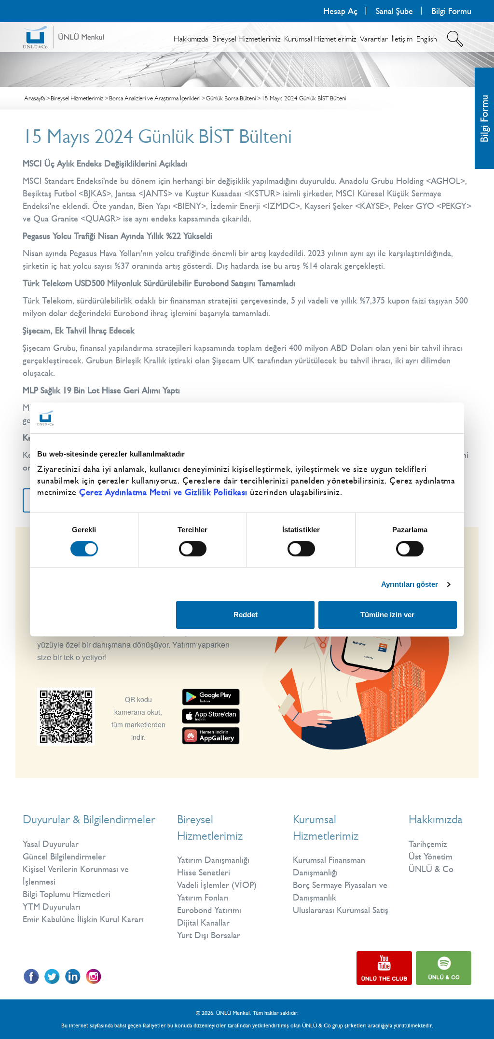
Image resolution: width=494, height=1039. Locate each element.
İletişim (402, 38)
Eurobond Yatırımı (209, 910)
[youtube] (384, 968)
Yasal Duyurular (51, 844)
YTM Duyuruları (52, 906)
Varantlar (374, 38)
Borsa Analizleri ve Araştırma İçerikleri (154, 98)
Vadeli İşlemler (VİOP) (217, 885)
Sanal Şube (394, 11)
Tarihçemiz (428, 844)
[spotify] (443, 968)
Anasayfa (34, 98)
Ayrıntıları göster (410, 584)
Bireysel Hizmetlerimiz (246, 38)
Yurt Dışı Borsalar (208, 935)
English (426, 38)
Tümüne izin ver (387, 614)
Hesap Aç (340, 11)
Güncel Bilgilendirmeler (64, 856)
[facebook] (31, 976)
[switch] (192, 548)
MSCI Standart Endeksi (63, 181)
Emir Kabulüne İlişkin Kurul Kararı (83, 919)
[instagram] (93, 976)
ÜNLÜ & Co (431, 869)
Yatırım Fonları (203, 897)
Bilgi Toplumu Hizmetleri (66, 894)
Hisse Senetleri (203, 872)
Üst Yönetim (431, 856)
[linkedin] (72, 976)
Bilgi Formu (484, 118)
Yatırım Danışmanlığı (213, 860)
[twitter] (51, 976)
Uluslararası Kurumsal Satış (340, 910)
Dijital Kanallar (203, 922)
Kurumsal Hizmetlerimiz (320, 38)
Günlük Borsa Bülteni (231, 98)
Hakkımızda (191, 38)
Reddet (245, 614)
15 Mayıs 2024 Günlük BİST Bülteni (303, 98)
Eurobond (130, 313)
